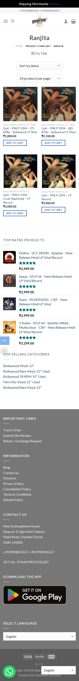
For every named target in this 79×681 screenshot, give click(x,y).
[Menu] (5, 21)
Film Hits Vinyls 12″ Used (21, 382)
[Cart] (73, 21)
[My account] (66, 21)
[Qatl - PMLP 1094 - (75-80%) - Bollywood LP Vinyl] (20, 104)
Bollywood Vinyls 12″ (18, 366)
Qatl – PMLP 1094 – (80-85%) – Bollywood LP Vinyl (58, 130)
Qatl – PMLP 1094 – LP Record (57, 197)
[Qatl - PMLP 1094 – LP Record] (59, 171)
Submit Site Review (17, 435)
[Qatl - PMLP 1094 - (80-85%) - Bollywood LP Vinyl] (59, 104)
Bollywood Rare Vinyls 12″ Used (26, 371)
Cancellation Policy (17, 489)
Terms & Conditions (17, 494)
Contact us (11, 473)
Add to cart (15, 142)
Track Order (12, 430)
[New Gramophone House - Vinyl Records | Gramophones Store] (39, 21)
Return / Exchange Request (22, 441)
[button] (9, 671)
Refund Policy (13, 500)
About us (9, 478)
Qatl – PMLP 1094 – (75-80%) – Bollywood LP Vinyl (20, 130)
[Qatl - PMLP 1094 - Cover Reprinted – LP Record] (20, 171)
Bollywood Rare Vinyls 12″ (22, 387)
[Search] (12, 21)
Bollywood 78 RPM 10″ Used (24, 376)
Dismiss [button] (54, 4)
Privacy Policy (13, 483)
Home (19, 46)
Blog (6, 467)
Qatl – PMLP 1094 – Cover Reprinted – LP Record (16, 198)
